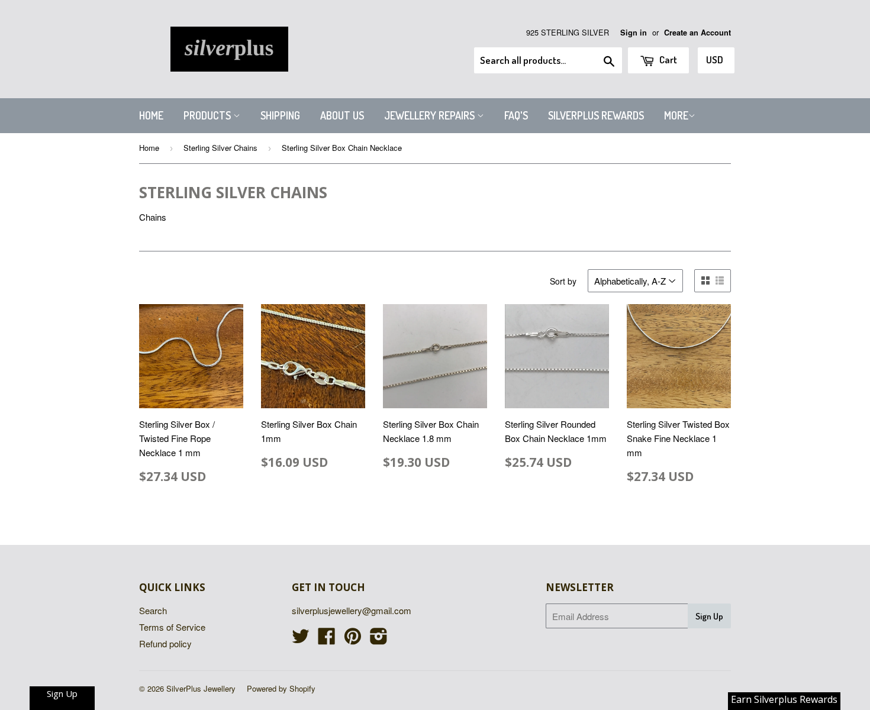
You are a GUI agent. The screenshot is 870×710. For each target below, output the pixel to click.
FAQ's (516, 115)
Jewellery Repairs (430, 115)
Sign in (633, 32)
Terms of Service (172, 627)
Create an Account (697, 32)
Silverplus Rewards (596, 115)
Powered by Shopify (281, 688)
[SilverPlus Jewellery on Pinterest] (353, 639)
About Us (342, 115)
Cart (667, 59)
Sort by (563, 281)
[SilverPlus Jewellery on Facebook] (327, 639)
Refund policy (165, 643)
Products (208, 115)
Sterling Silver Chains (220, 147)
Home (151, 115)
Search (153, 610)
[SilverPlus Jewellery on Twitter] (301, 639)
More (676, 115)
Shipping (280, 115)
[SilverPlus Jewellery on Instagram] (379, 639)
